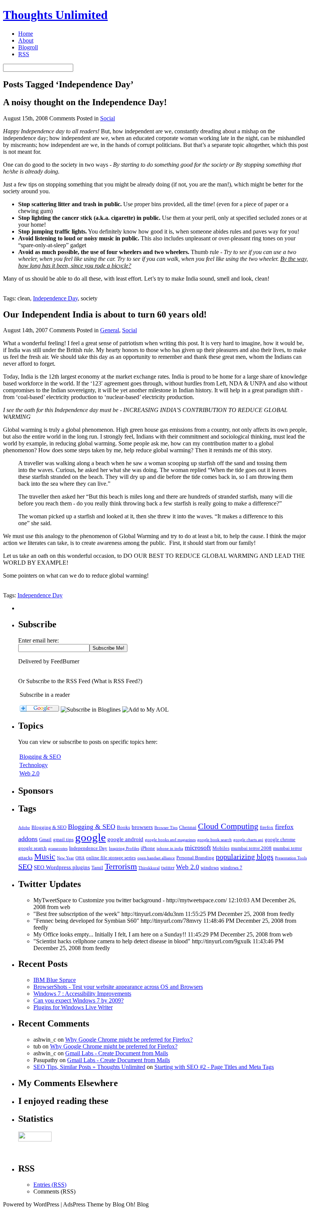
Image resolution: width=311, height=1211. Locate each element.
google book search (214, 840)
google (90, 837)
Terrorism (121, 866)
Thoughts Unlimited (55, 15)
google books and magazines (170, 840)
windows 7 (231, 867)
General (109, 330)
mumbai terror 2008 (251, 848)
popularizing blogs (244, 857)
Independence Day (55, 298)
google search (32, 848)
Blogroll (28, 47)
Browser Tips (165, 828)
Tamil (97, 867)
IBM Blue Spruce (54, 980)
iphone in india (170, 848)
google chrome (280, 839)
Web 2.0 (29, 773)
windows (210, 867)
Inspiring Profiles (124, 848)
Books (123, 827)
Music (44, 856)
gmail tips (63, 839)
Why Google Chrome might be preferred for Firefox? (129, 1039)
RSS (23, 54)
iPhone (148, 848)
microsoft (198, 847)
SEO (25, 866)
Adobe (24, 828)
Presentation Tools (291, 858)
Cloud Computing (228, 826)
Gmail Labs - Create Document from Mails (116, 1053)
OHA (80, 858)
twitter (167, 867)
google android (125, 839)
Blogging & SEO (40, 756)
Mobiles (220, 848)
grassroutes (58, 848)
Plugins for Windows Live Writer (73, 1007)
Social (107, 118)
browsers (142, 827)
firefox (266, 827)
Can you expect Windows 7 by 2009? (78, 1000)
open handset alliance (156, 858)
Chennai (187, 827)
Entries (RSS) (49, 1184)
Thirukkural (149, 868)
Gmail (45, 839)
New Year (65, 858)
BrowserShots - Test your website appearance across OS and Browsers (118, 987)
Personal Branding (195, 857)
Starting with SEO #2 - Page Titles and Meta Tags (214, 1067)
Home (25, 33)
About (25, 40)
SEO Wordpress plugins (62, 867)
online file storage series (111, 857)
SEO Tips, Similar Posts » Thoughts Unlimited (89, 1067)
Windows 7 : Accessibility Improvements (82, 993)
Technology (33, 765)
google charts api (248, 840)
